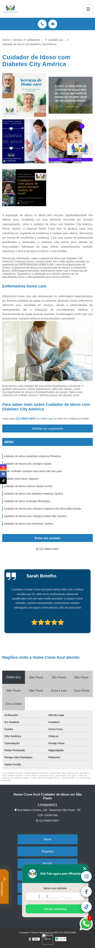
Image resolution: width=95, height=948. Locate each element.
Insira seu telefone (55, 888)
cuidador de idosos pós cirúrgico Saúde (27, 463)
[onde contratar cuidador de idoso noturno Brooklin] (71, 141)
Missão (47, 863)
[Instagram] (3, 467)
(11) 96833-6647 (26, 418)
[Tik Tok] (3, 480)
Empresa (47, 851)
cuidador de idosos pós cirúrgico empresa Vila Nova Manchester (42, 508)
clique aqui (47, 418)
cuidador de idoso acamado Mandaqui (27, 501)
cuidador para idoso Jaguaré (21, 478)
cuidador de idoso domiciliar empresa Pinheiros (32, 456)
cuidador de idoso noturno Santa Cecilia (28, 486)
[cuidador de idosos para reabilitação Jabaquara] (24, 95)
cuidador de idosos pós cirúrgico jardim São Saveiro (35, 516)
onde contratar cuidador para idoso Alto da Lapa (33, 471)
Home (47, 839)
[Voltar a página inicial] (10, 8)
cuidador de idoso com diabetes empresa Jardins (33, 493)
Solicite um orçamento (47, 428)
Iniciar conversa (55, 909)
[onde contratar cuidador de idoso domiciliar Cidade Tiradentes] (24, 141)
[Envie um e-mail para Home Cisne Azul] (52, 24)
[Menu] (88, 8)
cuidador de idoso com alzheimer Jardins (28, 523)
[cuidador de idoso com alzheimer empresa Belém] (71, 95)
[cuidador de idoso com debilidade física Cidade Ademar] (24, 188)
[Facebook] (3, 474)
